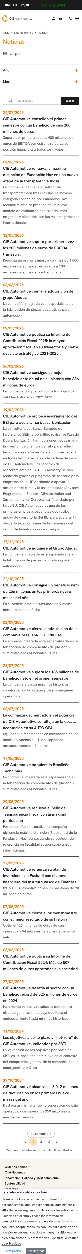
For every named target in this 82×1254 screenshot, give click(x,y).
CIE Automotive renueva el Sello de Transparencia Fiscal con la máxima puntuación (34, 814)
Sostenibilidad (15, 1183)
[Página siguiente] (57, 1142)
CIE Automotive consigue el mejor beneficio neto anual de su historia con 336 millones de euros (41, 379)
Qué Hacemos (15, 1172)
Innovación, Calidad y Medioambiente (32, 1178)
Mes (6, 81)
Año (6, 70)
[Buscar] (70, 101)
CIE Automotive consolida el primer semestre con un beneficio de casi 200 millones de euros (36, 125)
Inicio (6, 32)
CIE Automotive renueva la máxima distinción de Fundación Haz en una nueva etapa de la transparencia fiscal (40, 175)
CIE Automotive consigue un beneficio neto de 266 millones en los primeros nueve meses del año (41, 591)
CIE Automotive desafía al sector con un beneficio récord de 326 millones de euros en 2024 (40, 994)
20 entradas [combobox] (39, 1134)
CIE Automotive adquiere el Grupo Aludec (40, 548)
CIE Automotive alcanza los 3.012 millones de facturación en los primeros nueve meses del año (40, 1093)
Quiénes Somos (16, 1167)
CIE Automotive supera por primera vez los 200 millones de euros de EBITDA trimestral (38, 248)
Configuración (12, 1251)
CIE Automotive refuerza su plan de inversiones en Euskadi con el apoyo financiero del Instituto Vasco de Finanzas (39, 875)
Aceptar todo (36, 1251)
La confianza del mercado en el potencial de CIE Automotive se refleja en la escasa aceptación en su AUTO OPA (39, 721)
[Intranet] (51, 18)
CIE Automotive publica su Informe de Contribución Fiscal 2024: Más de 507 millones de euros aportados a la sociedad (40, 962)
